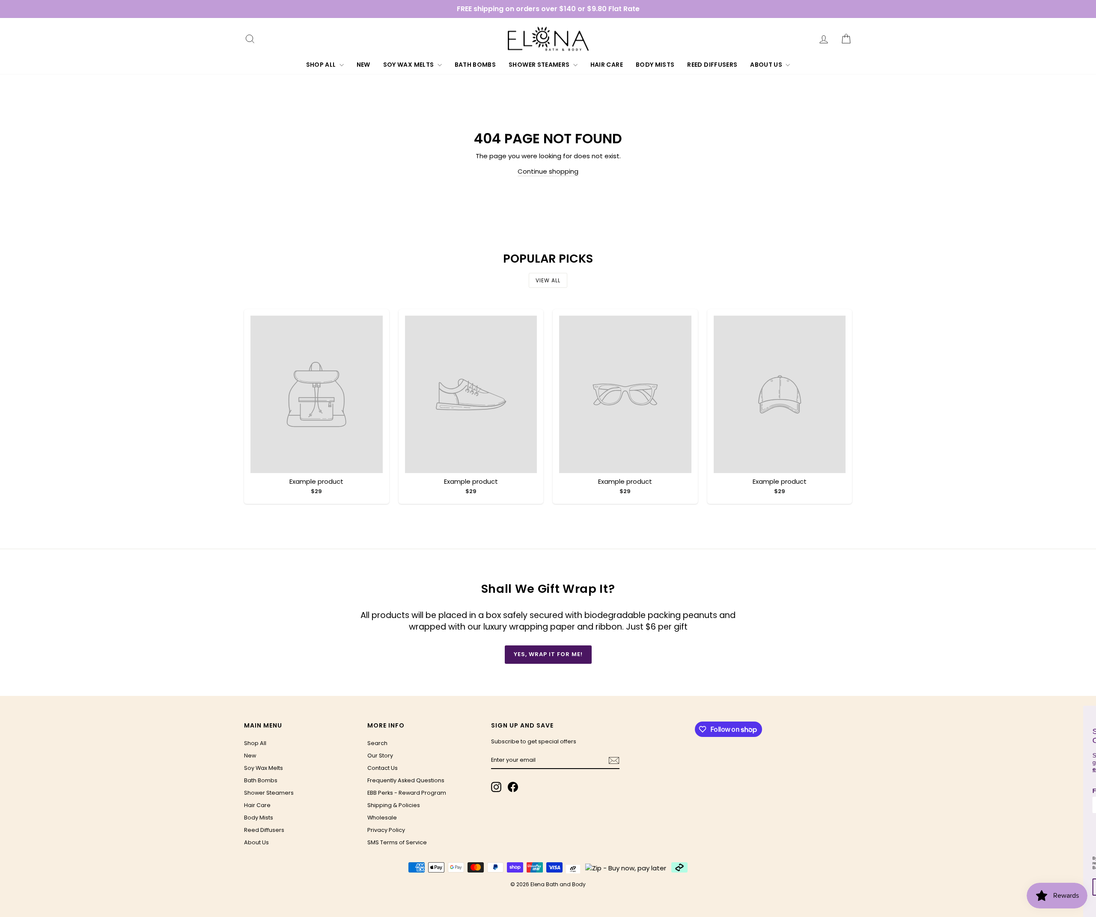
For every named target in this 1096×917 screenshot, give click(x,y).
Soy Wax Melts (409, 64)
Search (377, 743)
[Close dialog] (1088, 713)
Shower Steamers (540, 64)
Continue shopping (548, 171)
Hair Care (606, 64)
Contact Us (382, 768)
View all (548, 280)
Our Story (380, 755)
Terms (1018, 867)
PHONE (978, 825)
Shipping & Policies (393, 805)
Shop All (321, 64)
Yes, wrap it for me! (548, 654)
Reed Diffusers (712, 64)
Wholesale (382, 817)
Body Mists (655, 64)
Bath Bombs (475, 64)
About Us (766, 64)
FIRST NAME (986, 790)
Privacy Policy (386, 830)
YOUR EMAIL (1052, 825)
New (363, 64)
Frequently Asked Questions (405, 780)
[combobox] (977, 839)
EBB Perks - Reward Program (406, 792)
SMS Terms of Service (397, 842)
